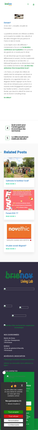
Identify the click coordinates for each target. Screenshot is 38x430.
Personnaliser (13, 420)
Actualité (16, 26)
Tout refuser (13, 416)
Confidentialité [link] (13, 425)
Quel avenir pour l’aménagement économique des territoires (18, 128)
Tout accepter (13, 412)
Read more (10, 184)
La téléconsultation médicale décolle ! (19, 138)
